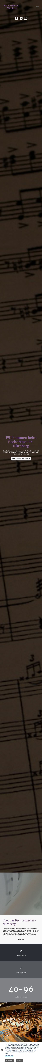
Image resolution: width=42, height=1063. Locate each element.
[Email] (25, 18)
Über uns (21, 939)
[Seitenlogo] (11, 11)
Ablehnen (19, 1060)
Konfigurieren (9, 1056)
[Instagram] (21, 18)
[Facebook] (16, 18)
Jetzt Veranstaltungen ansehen (21, 458)
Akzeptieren (9, 1060)
